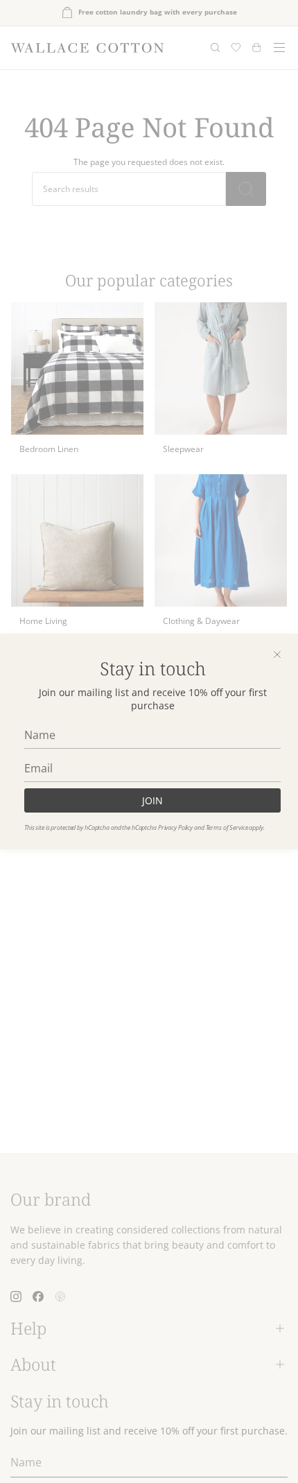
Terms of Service (227, 827)
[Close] (277, 654)
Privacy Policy (175, 827)
